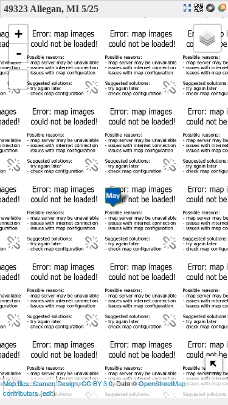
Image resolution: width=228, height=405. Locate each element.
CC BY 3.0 (96, 383)
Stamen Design (55, 383)
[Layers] (207, 38)
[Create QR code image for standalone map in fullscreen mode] (200, 9)
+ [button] (18, 33)
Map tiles (16, 383)
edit (48, 393)
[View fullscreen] (18, 79)
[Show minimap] (213, 364)
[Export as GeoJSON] (212, 9)
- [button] (19, 52)
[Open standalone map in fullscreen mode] (189, 9)
